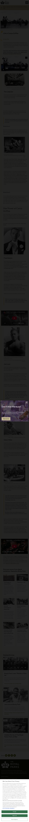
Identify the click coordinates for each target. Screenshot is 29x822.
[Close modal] (26, 402)
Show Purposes (14, 819)
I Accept (14, 811)
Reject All (14, 815)
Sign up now (6, 418)
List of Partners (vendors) (8, 808)
